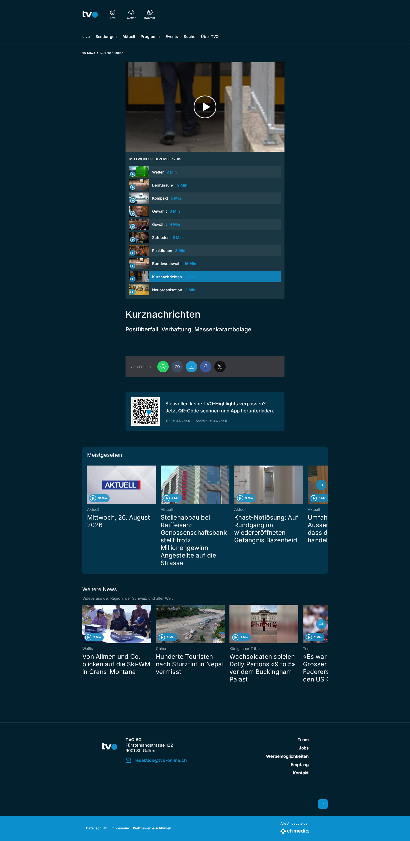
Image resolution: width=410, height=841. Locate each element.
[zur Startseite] (90, 14)
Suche (189, 36)
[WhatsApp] (163, 366)
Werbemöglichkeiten (287, 756)
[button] (177, 366)
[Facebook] (205, 366)
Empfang (300, 764)
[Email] (191, 366)
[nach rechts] (321, 485)
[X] (220, 366)
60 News (88, 53)
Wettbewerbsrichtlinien (152, 828)
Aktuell (128, 36)
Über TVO (210, 36)
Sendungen (106, 36)
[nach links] (89, 485)
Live (86, 36)
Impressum (120, 828)
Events (172, 36)
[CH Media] (294, 830)
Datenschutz (96, 828)
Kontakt (301, 772)
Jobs (304, 747)
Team (303, 739)
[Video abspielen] (205, 107)
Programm (150, 36)
